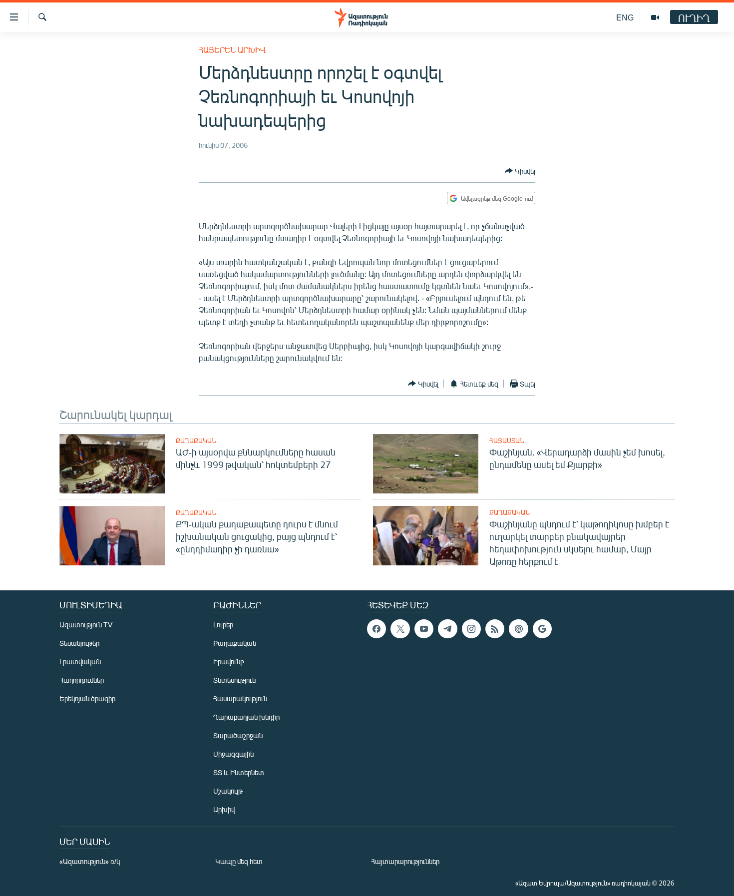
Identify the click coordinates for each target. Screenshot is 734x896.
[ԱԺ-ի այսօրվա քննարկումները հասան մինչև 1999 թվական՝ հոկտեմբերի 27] (112, 463)
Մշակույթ (228, 791)
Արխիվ (224, 809)
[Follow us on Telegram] (447, 628)
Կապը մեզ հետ (239, 861)
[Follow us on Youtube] (423, 628)
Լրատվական (80, 661)
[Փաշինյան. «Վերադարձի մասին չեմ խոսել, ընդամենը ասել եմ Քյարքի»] (425, 463)
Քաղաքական (196, 441)
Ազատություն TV (85, 624)
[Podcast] (518, 628)
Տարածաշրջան (238, 735)
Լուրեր (223, 624)
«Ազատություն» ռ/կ (89, 861)
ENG (625, 17)
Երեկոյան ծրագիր (87, 698)
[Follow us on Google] (542, 628)
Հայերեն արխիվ (232, 49)
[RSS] (494, 628)
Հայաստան (506, 441)
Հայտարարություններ (405, 861)
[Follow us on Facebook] (376, 628)
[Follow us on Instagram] (471, 628)
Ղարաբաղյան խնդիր (246, 717)
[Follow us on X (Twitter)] (399, 628)
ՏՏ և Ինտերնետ (238, 772)
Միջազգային (233, 754)
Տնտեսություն (234, 680)
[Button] (520, 171)
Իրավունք (228, 661)
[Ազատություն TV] (655, 17)
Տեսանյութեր (79, 643)
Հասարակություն (240, 698)
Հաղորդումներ (81, 680)
